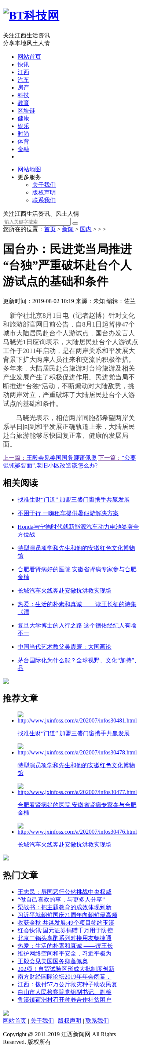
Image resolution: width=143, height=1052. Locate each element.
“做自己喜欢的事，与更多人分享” (61, 899)
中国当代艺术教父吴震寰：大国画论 (64, 647)
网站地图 (29, 169)
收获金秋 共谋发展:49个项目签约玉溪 (66, 923)
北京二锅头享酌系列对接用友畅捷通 (64, 938)
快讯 (23, 64)
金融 (23, 149)
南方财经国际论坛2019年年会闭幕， (64, 976)
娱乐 (23, 126)
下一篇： (110, 458)
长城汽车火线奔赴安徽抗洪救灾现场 (64, 590)
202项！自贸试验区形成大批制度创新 (66, 969)
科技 (23, 95)
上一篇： (14, 458)
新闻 (68, 229)
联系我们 (44, 200)
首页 (50, 229)
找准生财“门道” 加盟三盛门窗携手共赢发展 (74, 499)
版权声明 (44, 192)
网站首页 (29, 57)
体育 (23, 141)
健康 (23, 118)
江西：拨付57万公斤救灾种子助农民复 (67, 984)
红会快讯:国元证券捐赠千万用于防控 (65, 930)
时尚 (23, 134)
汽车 (23, 80)
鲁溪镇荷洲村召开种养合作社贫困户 (64, 1000)
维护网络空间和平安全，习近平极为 (64, 953)
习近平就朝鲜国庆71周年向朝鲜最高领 (67, 915)
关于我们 (44, 185)
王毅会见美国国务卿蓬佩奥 (61, 458)
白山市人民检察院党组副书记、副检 (64, 992)
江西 (23, 72)
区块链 (26, 111)
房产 (23, 87)
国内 (86, 229)
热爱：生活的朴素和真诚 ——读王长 (65, 946)
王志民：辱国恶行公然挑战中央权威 (64, 892)
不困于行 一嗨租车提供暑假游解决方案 (68, 513)
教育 (23, 103)
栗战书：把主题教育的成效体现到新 (64, 907)
